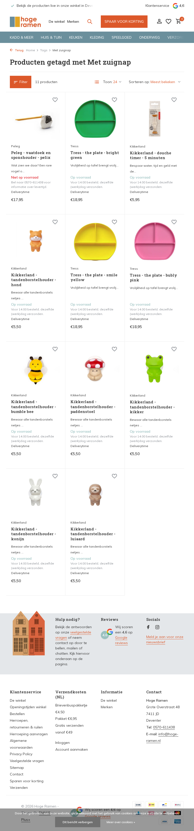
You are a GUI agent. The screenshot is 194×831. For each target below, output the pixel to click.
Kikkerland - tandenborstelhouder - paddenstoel (92, 406)
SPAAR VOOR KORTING (124, 21)
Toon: (107, 82)
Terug (18, 50)
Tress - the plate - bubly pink (153, 278)
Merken (73, 21)
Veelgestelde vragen (27, 761)
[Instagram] (157, 627)
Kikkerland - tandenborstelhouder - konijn (33, 534)
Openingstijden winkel (28, 707)
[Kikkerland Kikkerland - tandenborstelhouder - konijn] (35, 496)
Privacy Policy (21, 754)
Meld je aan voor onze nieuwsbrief (164, 639)
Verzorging (178, 37)
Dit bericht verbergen (78, 822)
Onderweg (149, 37)
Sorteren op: (139, 82)
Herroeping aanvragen (29, 734)
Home (30, 50)
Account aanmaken (71, 749)
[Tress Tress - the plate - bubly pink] (154, 241)
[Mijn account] (159, 22)
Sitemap (17, 767)
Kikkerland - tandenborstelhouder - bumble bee (33, 406)
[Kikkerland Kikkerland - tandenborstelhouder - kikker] (154, 368)
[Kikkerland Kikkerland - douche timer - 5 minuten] (154, 119)
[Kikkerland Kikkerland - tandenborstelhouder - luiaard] (94, 496)
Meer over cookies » (121, 822)
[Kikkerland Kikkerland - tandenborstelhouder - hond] (35, 241)
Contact (16, 774)
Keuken (75, 37)
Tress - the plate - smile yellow (93, 277)
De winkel (57, 21)
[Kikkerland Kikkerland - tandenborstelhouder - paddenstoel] (94, 368)
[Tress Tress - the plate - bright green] (94, 119)
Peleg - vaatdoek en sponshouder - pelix (31, 155)
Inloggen (62, 742)
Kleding (97, 37)
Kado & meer (21, 37)
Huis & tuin (51, 37)
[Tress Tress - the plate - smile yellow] (94, 241)
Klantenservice (157, 5)
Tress (74, 146)
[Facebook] (148, 627)
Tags (43, 50)
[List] (97, 82)
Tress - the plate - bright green (94, 155)
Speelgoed (122, 37)
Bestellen (17, 714)
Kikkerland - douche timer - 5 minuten (150, 155)
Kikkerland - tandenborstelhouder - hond (33, 280)
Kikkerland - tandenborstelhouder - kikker (152, 407)
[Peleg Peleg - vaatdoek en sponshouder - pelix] (35, 119)
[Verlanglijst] (168, 21)
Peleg (15, 146)
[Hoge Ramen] (25, 21)
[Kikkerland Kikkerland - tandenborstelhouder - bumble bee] (35, 368)
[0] (177, 21)
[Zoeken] (89, 21)
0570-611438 (164, 727)
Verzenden (19, 787)
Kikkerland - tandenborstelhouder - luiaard (92, 534)
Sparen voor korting (26, 781)
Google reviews (121, 640)
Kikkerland (137, 146)
